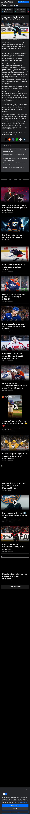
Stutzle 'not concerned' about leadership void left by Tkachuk (14, 163)
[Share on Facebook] (13, 139)
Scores (10, 5)
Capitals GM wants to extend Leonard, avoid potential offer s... (12, 355)
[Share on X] (6, 139)
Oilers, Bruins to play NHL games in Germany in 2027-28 (14, 296)
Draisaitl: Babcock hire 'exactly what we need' (13, 168)
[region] (15, 800)
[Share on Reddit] (9, 139)
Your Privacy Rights (15, 812)
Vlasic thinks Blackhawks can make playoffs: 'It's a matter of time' (15, 150)
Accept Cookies (15, 805)
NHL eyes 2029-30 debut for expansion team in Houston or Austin (15, 159)
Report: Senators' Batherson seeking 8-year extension (14, 546)
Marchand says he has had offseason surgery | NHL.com (14, 576)
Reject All (14, 808)
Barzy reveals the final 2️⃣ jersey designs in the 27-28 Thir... (15, 515)
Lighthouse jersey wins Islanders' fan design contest (13, 237)
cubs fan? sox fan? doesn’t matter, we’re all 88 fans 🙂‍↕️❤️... (14, 423)
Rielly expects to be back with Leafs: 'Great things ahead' (13, 326)
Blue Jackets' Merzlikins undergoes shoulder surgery (13, 266)
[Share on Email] (20, 139)
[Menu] (2, 2)
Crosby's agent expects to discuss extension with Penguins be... (14, 455)
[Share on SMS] (24, 139)
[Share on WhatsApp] (17, 139)
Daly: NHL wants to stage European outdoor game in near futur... (14, 207)
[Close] (26, 789)
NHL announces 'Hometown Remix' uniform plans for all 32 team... (14, 385)
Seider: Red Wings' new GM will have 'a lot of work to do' (15, 155)
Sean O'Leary (5, 21)
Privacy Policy (23, 802)
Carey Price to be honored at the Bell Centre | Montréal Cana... (14, 485)
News (16, 5)
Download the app (23, 2)
